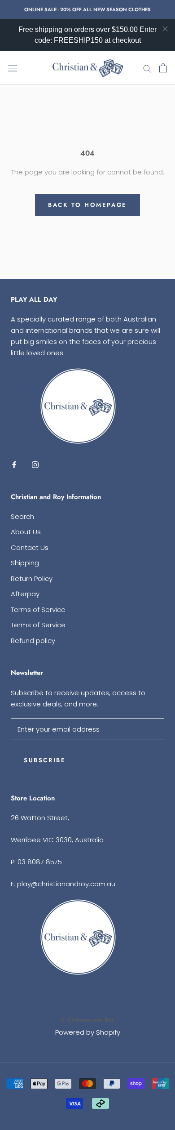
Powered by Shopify (87, 1032)
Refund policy (33, 640)
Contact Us (29, 547)
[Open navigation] (12, 67)
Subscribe (45, 760)
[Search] (147, 68)
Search (22, 516)
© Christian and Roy (87, 1019)
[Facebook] (14, 464)
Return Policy (31, 578)
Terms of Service (38, 609)
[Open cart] (163, 67)
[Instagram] (35, 464)
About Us (26, 531)
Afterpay (25, 593)
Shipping (25, 562)
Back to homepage (87, 205)
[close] (165, 29)
